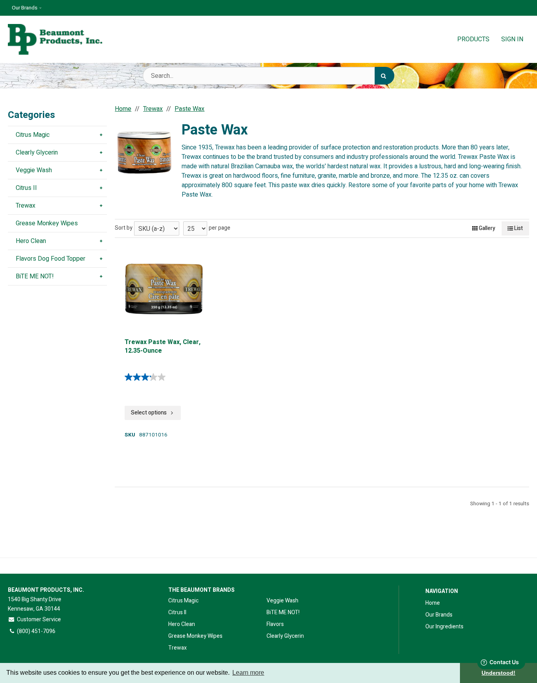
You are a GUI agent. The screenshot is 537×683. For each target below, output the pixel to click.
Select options (149, 413)
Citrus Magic (183, 600)
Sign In (512, 39)
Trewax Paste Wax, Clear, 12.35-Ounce (162, 346)
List (518, 228)
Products (473, 39)
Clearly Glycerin (285, 636)
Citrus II (177, 612)
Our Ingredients (444, 626)
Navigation (441, 591)
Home (432, 603)
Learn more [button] (248, 672)
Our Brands (24, 8)
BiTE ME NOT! (283, 612)
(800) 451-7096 (36, 631)
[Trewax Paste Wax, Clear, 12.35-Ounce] (164, 289)
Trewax (177, 648)
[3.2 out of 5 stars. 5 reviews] (147, 377)
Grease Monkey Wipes (195, 636)
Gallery (486, 228)
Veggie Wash (282, 600)
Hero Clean (181, 624)
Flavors (275, 624)
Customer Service (39, 619)
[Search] (384, 76)
